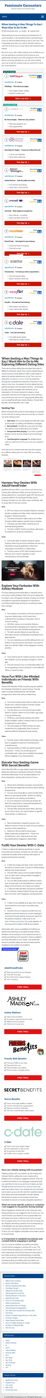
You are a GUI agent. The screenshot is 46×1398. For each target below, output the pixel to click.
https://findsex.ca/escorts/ (15, 921)
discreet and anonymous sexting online (22, 1187)
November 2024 (11, 1390)
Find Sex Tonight (12, 1318)
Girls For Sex (10, 1328)
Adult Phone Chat (12, 1298)
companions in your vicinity (19, 379)
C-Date (7, 1142)
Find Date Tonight (12, 1288)
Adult (8, 1340)
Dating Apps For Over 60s (15, 1293)
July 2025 (9, 1385)
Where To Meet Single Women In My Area (21, 1315)
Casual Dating (11, 1350)
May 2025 (9, 1387)
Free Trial (23, 987)
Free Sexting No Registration (16, 1308)
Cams (8, 1348)
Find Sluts (9, 1313)
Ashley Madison (12, 1012)
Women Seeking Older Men (16, 1286)
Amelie (24, 31)
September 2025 (12, 1380)
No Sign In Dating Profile (14, 1325)
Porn (7, 1355)
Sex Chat (9, 1360)
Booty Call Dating (12, 1283)
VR (7, 1367)
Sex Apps (9, 1358)
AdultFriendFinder (13, 968)
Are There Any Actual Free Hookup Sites (20, 1311)
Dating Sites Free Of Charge (16, 1306)
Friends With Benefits (15, 1058)
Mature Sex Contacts (13, 1281)
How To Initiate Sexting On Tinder (18, 1323)
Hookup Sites (34, 31)
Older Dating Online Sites (15, 1320)
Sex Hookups (10, 1363)
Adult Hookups (11, 1343)
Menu (4, 17)
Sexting (8, 1365)
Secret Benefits (12, 1099)
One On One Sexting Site (15, 1301)
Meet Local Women (13, 1303)
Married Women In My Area (16, 1296)
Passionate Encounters (23, 5)
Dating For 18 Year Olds (14, 1291)
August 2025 (10, 1383)
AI (6, 1345)
